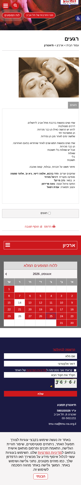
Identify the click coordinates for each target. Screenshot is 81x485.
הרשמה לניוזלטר (64, 349)
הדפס (47, 226)
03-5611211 (69, 418)
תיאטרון (49, 45)
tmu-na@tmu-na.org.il (62, 423)
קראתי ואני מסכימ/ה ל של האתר (43, 370)
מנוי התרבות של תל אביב (39, 15)
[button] (5, 5)
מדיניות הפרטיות (50, 453)
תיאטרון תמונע (66, 405)
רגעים (72, 39)
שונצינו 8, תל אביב (65, 414)
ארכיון (60, 45)
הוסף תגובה (32, 226)
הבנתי (40, 476)
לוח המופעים (12, 15)
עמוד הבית (72, 45)
